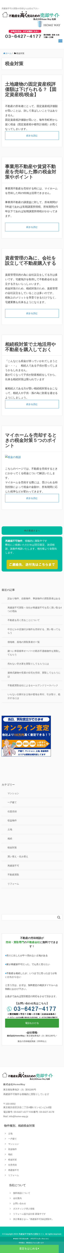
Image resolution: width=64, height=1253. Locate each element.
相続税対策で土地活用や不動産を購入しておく (30, 347)
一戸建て (12, 802)
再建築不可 (13, 865)
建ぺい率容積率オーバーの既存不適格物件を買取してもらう (34, 653)
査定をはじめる (28, 1248)
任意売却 (12, 811)
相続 (10, 838)
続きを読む (32, 135)
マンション (13, 793)
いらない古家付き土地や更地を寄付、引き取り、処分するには (34, 696)
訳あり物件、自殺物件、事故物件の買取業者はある (34, 598)
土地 (10, 829)
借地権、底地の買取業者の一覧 (24, 642)
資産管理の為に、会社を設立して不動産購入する (30, 260)
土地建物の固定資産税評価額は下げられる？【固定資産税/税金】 (30, 89)
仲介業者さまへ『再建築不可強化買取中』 (33, 1219)
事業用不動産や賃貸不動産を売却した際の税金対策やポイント (30, 171)
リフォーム (13, 883)
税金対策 (12, 847)
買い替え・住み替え (18, 856)
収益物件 (12, 820)
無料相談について (21, 1193)
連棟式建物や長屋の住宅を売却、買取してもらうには (34, 674)
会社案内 (17, 1198)
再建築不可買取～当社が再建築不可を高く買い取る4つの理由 (35, 609)
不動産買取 (13, 874)
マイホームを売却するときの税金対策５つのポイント (31, 440)
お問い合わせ (19, 1203)
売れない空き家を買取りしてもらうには (28, 663)
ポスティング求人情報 (23, 1208)
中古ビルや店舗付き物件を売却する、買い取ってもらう (34, 631)
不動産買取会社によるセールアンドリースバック (33, 685)
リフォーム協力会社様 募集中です (29, 1214)
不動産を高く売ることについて (24, 620)
